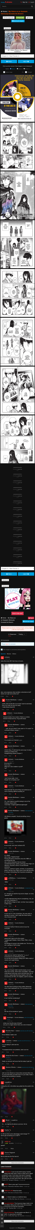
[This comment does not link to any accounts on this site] (12, 696)
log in (7, 644)
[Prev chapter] (2, 1215)
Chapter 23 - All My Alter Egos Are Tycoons (13, 1199)
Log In (32, 2)
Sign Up (24, 2)
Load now (19, 469)
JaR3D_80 (7, 1141)
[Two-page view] (2, 1211)
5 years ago (7, 1084)
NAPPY (6, 1184)
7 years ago (7, 659)
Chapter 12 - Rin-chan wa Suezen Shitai (12, 1192)
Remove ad (7, 28)
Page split (20, 17)
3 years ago (11, 879)
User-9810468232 (9, 1203)
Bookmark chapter (18, 21)
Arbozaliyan (7, 1172)
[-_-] (5, 1197)
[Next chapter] (2, 1219)
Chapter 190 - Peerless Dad (9, 1208)
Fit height (30, 72)
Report (30, 17)
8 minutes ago (19, 1208)
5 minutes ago (26, 1192)
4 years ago (9, 1021)
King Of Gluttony (9, 1212)
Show (9, 636)
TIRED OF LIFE (8, 1190)
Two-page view (9, 17)
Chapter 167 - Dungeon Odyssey (10, 1180)
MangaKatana (21, 1228)
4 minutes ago (26, 1186)
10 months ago (18, 1143)
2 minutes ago (22, 1180)
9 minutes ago (28, 1215)
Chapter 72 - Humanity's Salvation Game (12, 1186)
